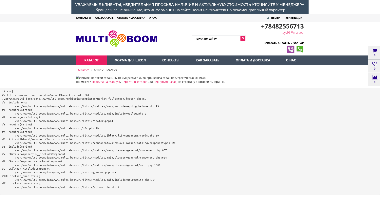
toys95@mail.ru (292, 32)
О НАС (153, 17)
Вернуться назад (165, 82)
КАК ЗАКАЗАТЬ (104, 17)
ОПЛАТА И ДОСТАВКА (131, 17)
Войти (275, 18)
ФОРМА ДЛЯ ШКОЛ (130, 60)
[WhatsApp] (300, 48)
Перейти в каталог (134, 82)
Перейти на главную (106, 82)
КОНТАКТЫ (83, 17)
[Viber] (291, 48)
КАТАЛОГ (91, 60)
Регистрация (293, 18)
